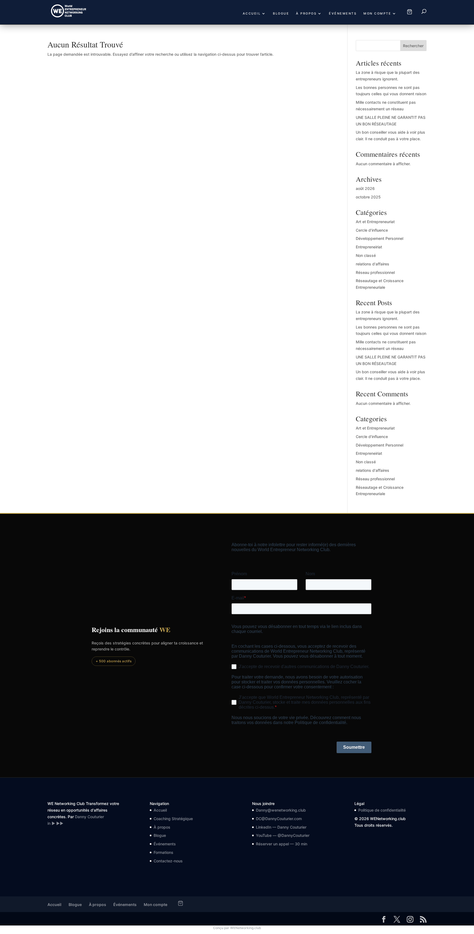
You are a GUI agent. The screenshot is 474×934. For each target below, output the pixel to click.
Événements (343, 13)
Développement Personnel (379, 238)
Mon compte (377, 13)
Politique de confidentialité (382, 810)
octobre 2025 (368, 197)
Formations (163, 852)
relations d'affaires (372, 264)
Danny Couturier (89, 816)
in (48, 823)
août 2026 (365, 188)
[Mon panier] (410, 12)
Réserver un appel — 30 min (281, 844)
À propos (306, 13)
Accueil (252, 13)
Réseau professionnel (375, 272)
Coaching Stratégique (173, 818)
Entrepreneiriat (369, 247)
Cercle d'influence (372, 230)
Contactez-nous (168, 861)
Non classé (366, 255)
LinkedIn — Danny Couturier (281, 827)
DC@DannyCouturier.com (279, 818)
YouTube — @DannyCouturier (282, 835)
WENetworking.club (245, 928)
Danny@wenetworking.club (281, 810)
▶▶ (59, 823)
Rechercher (413, 45)
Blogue (281, 13)
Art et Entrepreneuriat (375, 221)
